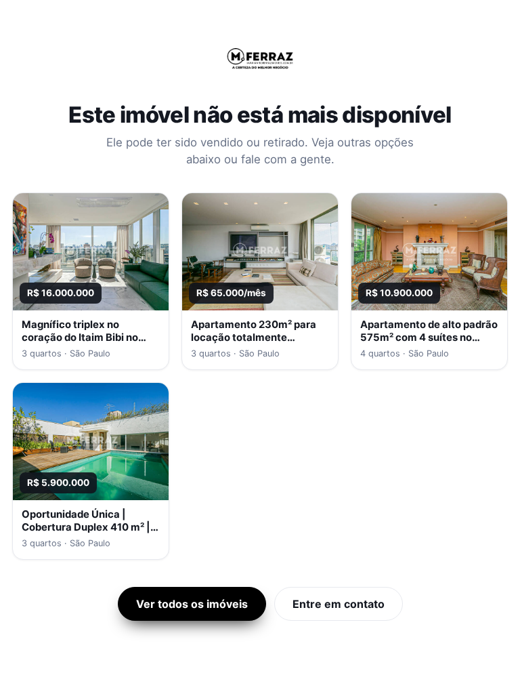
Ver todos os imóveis (192, 604)
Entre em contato (338, 604)
